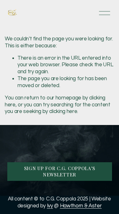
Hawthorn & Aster (81, 206)
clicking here (63, 111)
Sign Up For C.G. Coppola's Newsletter (59, 171)
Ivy (50, 206)
